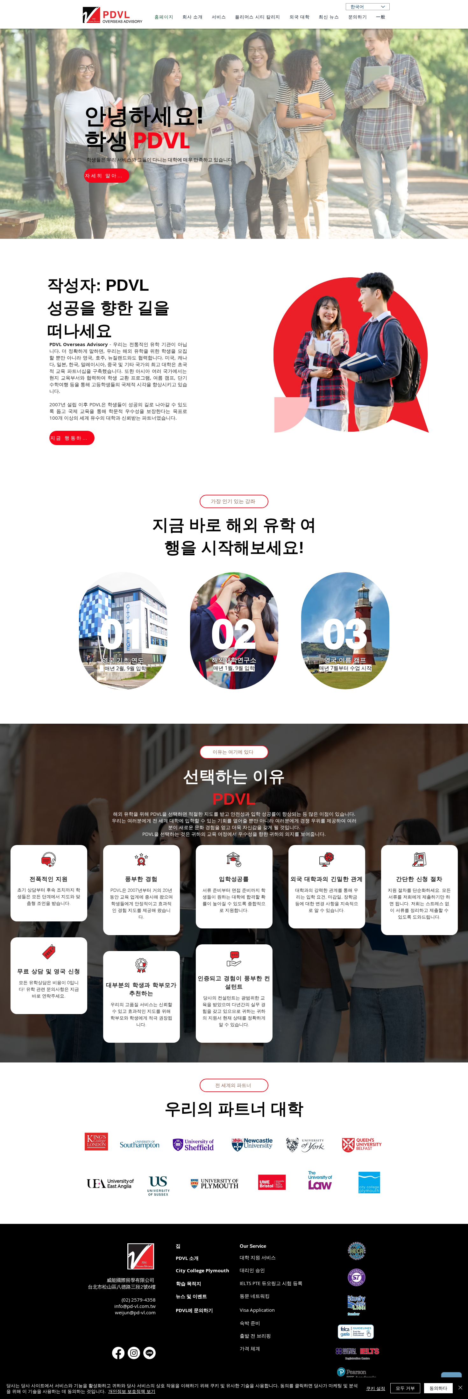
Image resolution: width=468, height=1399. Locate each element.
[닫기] (460, 1388)
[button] (250, 1348)
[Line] (149, 1353)
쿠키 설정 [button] (375, 1388)
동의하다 (438, 1388)
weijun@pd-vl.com (135, 1312)
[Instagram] (134, 1353)
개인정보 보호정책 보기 (131, 1391)
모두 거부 (405, 1388)
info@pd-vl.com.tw (135, 1306)
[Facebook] (118, 1353)
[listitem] (49, 883)
